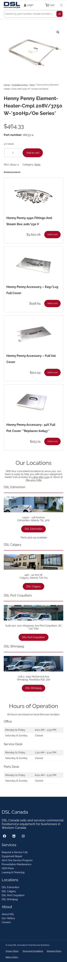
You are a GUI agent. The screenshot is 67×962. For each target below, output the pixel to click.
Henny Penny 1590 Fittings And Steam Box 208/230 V (29, 221)
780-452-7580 (33, 480)
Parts (32, 85)
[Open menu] (61, 5)
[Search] (59, 14)
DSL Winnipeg (34, 688)
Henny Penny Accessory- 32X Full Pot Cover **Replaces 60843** (30, 428)
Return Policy (12, 957)
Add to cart (32, 152)
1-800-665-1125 (40, 477)
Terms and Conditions (32, 951)
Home (7, 85)
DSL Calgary (33, 586)
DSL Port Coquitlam (33, 637)
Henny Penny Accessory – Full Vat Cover (31, 359)
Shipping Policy (54, 951)
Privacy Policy (12, 951)
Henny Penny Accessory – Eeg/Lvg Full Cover (32, 290)
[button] (58, 32)
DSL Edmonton (33, 528)
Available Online (20, 85)
